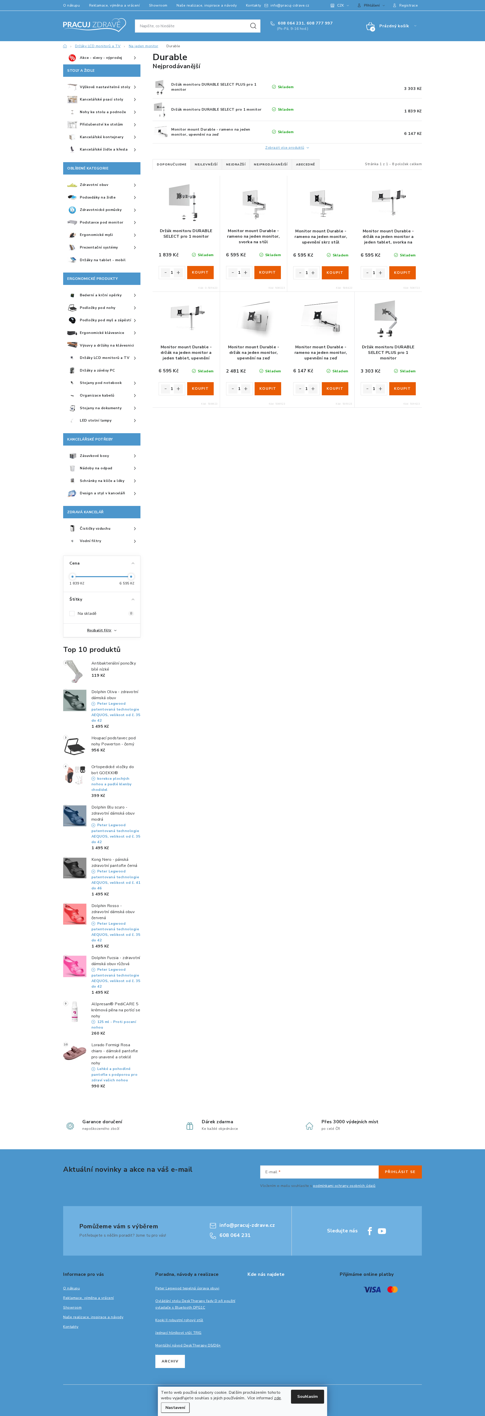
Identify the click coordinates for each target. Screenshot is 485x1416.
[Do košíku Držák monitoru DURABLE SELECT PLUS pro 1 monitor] (402, 388)
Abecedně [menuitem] (305, 164)
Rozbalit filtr (99, 630)
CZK (340, 5)
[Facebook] (370, 1231)
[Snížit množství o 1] (165, 272)
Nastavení (175, 1407)
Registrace (408, 5)
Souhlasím (307, 1396)
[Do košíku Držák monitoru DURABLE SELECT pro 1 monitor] (200, 272)
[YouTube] (382, 1231)
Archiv (170, 1361)
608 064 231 (290, 23)
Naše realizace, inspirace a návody (207, 5)
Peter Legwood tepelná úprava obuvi (187, 1288)
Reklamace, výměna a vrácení (114, 5)
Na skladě (105, 613)
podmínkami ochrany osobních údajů (344, 1185)
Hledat (253, 26)
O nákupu (71, 5)
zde (277, 1398)
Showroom (158, 5)
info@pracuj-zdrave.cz (290, 5)
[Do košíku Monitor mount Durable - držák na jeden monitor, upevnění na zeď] (268, 388)
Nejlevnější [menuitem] (206, 164)
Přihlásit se (400, 1171)
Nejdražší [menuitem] (236, 164)
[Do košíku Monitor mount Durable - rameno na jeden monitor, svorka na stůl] (267, 272)
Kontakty (253, 5)
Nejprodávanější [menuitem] (271, 164)
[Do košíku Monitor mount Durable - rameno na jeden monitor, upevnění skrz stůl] (335, 272)
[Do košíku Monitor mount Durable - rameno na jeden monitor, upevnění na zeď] (335, 388)
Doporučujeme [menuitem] (171, 164)
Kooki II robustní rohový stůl (179, 1320)
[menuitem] (101, 58)
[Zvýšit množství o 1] (178, 272)
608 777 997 (320, 23)
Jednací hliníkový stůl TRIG (178, 1332)
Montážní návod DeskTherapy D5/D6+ (188, 1345)
